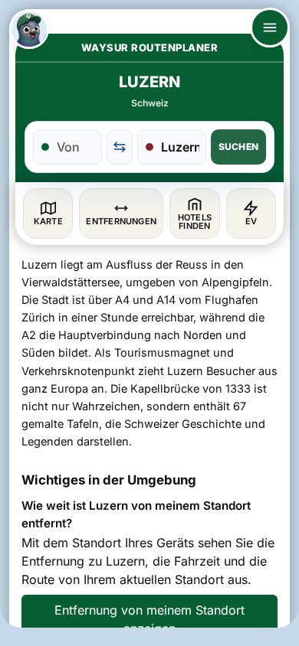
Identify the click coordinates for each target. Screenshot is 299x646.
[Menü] (270, 27)
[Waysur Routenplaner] (29, 29)
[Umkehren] (120, 147)
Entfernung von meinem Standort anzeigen (149, 619)
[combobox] (76, 147)
